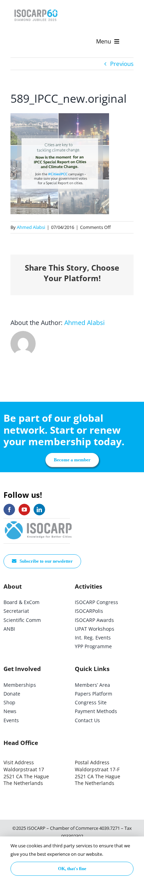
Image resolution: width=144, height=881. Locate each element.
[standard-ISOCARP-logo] (38, 521)
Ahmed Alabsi (31, 227)
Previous (122, 64)
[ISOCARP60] (35, 8)
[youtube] (24, 509)
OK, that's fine (72, 868)
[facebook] (9, 509)
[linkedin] (39, 509)
